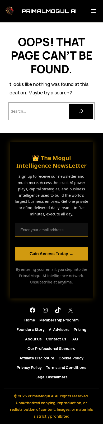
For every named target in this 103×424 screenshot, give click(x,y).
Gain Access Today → (51, 254)
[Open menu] (93, 11)
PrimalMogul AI (49, 11)
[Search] (81, 111)
